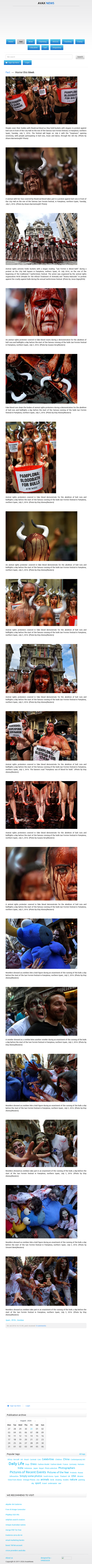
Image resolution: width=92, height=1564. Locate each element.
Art (22, 1459)
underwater (52, 1483)
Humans (81, 1464)
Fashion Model (43, 1464)
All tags (82, 1454)
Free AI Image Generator (15, 1509)
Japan (35, 1468)
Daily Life (16, 1463)
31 (31, 1429)
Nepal (41, 1468)
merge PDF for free (13, 1530)
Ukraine (80, 1476)
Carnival (33, 1459)
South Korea (48, 1476)
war (59, 1483)
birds (52, 1480)
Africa (10, 1459)
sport (38, 1483)
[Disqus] (45, 1370)
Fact (8, 72)
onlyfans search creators (15, 1520)
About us (9, 1558)
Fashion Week (56, 1464)
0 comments (41, 1326)
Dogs (27, 1464)
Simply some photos (31, 1476)
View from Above (15, 1480)
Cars (39, 1459)
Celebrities (48, 1459)
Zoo (37, 1480)
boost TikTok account (14, 1545)
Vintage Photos (29, 1480)
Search (80, 57)
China (66, 1459)
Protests (73, 1473)
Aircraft (16, 1459)
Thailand (63, 1476)
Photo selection (51, 1468)
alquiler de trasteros (14, 1504)
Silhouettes (14, 1476)
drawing (58, 1480)
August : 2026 (25, 1421)
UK (69, 1476)
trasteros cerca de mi (14, 1535)
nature (73, 1479)
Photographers (66, 1468)
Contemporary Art (78, 1459)
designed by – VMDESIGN (46, 1559)
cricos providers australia (15, 1550)
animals (45, 1479)
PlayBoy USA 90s (12, 1515)
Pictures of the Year (58, 1472)
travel (44, 1483)
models (66, 1480)
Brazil (26, 1459)
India (20, 1468)
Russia (80, 1473)
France (65, 1464)
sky (32, 1483)
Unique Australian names (16, 1525)
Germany (73, 1464)
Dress (33, 1464)
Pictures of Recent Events (28, 1472)
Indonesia (28, 1468)
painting (81, 1480)
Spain (8, 1320)
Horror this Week (24, 72)
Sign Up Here (13, 63)
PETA (13, 1320)
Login (27, 63)
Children (58, 1459)
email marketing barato (15, 1540)
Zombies (20, 1320)
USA (73, 1476)
